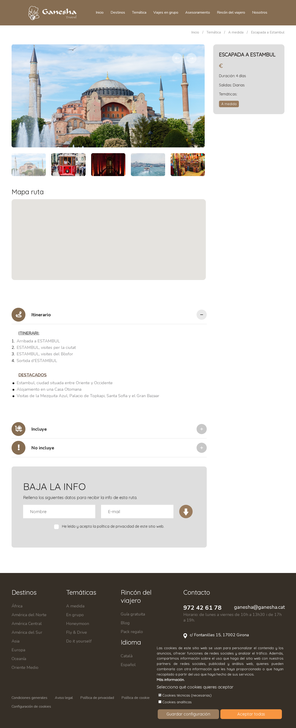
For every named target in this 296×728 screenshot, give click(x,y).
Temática (214, 32)
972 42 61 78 (202, 608)
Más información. (171, 679)
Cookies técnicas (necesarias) (187, 695)
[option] (108, 95)
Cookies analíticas (177, 702)
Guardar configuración (188, 714)
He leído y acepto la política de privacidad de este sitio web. (113, 526)
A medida (236, 32)
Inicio (195, 32)
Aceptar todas (251, 714)
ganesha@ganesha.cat (259, 607)
